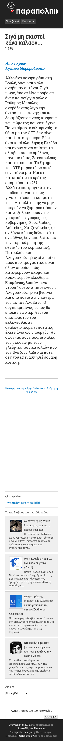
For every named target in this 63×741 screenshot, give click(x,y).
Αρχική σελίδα (31, 390)
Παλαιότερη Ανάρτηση (45, 388)
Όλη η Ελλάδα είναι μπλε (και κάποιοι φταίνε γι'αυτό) (38, 563)
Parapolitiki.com (42, 724)
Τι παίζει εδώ (12, 21)
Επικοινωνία (28, 21)
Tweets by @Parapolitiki (22, 503)
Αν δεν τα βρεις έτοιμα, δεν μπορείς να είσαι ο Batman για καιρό (37, 525)
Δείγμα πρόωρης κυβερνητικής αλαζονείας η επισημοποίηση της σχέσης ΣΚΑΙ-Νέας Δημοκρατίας (31, 605)
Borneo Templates (46, 735)
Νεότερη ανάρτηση (15, 388)
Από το (25, 66)
